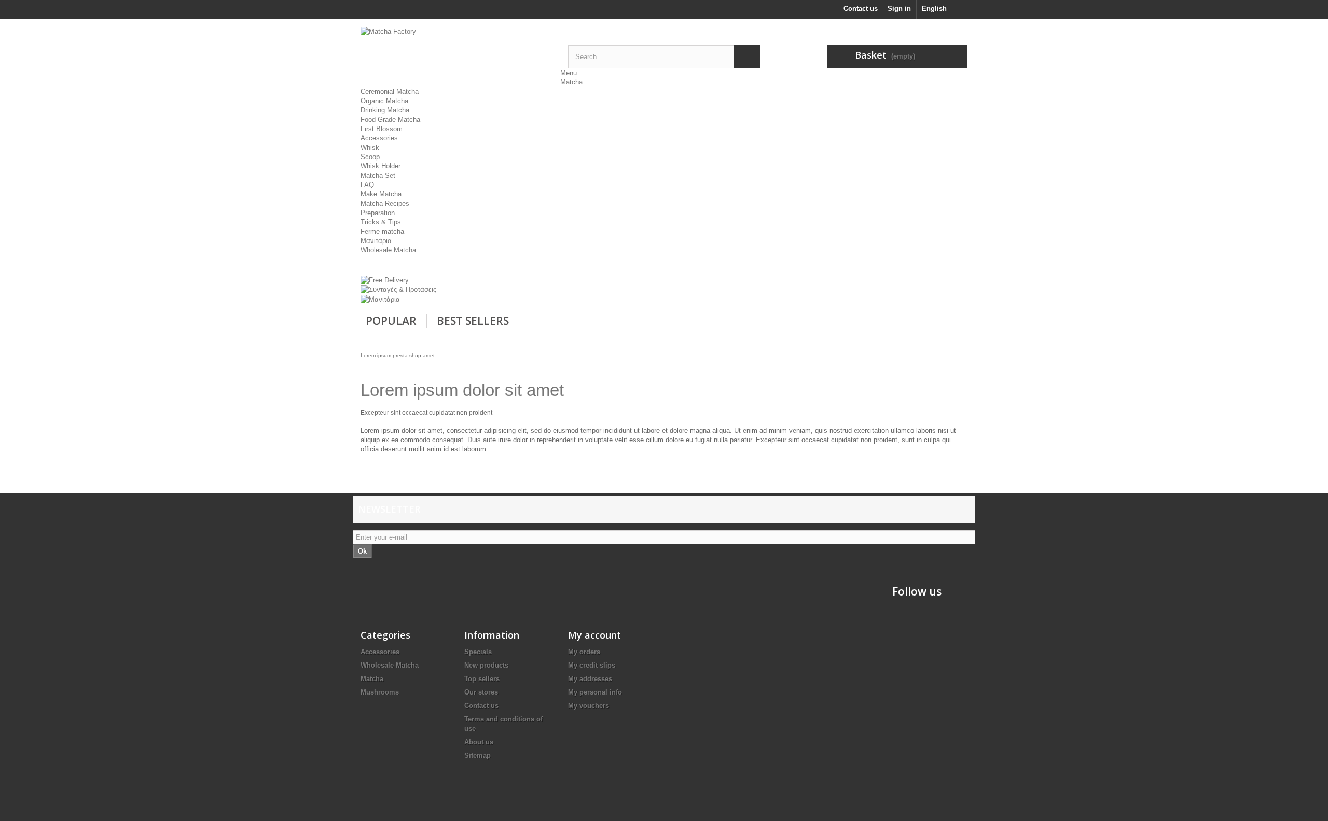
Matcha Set (378, 175)
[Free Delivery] (385, 280)
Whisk (370, 147)
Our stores (481, 692)
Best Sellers (473, 321)
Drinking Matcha (385, 110)
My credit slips (591, 665)
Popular (391, 321)
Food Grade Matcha (390, 119)
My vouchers (588, 706)
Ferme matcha (382, 231)
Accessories (379, 138)
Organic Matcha (384, 101)
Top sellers (482, 679)
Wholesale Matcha (388, 250)
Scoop (370, 157)
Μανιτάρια (376, 241)
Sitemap (477, 755)
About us (478, 742)
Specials (478, 652)
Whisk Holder (380, 166)
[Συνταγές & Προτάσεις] (398, 289)
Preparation (378, 213)
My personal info (595, 692)
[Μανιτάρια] (380, 299)
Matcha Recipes (385, 203)
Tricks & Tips (381, 222)
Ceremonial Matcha (390, 91)
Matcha (571, 82)
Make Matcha (381, 194)
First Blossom (382, 129)
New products (486, 665)
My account (594, 635)
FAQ (367, 185)
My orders (584, 652)
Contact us (860, 8)
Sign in (899, 8)
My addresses (590, 679)
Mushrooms (380, 692)
